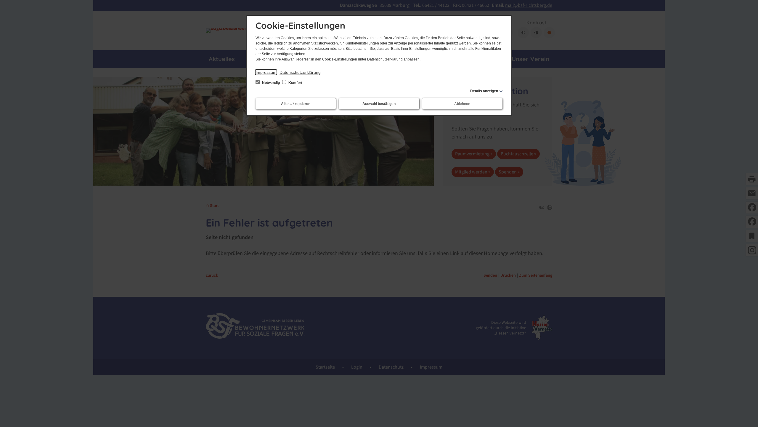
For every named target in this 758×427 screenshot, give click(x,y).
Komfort (295, 83)
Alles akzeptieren (295, 104)
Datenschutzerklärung (300, 72)
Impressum (266, 72)
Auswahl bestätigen (379, 104)
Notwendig (271, 83)
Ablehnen (462, 104)
